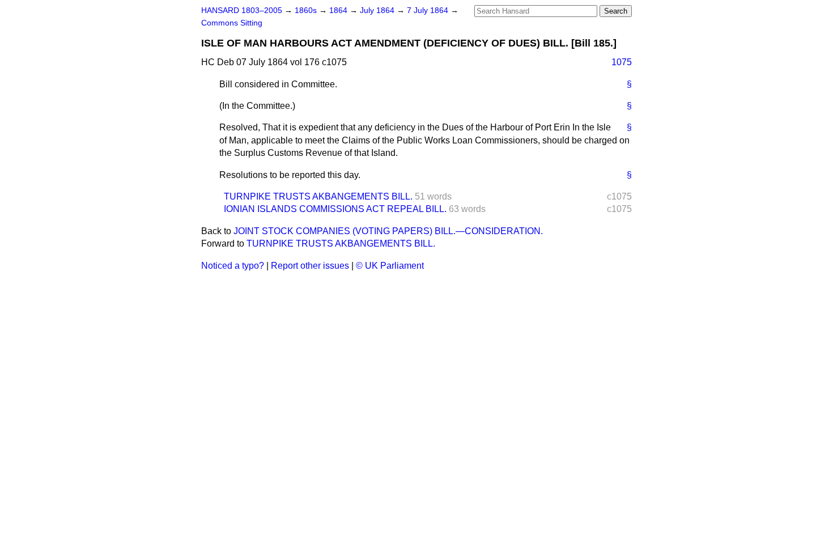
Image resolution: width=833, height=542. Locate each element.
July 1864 (378, 10)
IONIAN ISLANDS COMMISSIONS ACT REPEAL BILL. (335, 209)
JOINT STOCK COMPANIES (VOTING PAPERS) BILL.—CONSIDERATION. (388, 231)
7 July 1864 (428, 10)
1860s (307, 10)
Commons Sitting (231, 23)
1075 (621, 62)
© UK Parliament (390, 265)
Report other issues (310, 265)
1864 (339, 10)
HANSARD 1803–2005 (241, 10)
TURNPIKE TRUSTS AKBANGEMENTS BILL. (318, 196)
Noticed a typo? (232, 265)
